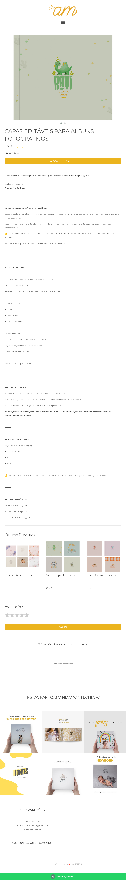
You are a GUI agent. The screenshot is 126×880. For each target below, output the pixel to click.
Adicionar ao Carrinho (63, 161)
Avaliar (63, 626)
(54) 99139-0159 (31, 821)
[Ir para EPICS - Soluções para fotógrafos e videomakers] (68, 864)
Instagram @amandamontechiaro (63, 697)
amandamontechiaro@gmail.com (31, 825)
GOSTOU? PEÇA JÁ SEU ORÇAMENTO (31, 843)
